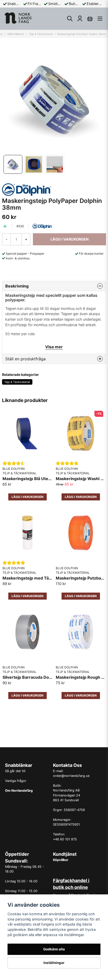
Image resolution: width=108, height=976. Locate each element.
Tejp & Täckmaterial (40, 33)
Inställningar (54, 963)
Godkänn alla (54, 949)
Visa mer (54, 346)
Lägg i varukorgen (81, 596)
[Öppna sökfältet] (70, 19)
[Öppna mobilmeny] (100, 19)
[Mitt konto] (80, 19)
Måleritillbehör (16, 33)
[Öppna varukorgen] (90, 19)
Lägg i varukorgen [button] (27, 497)
